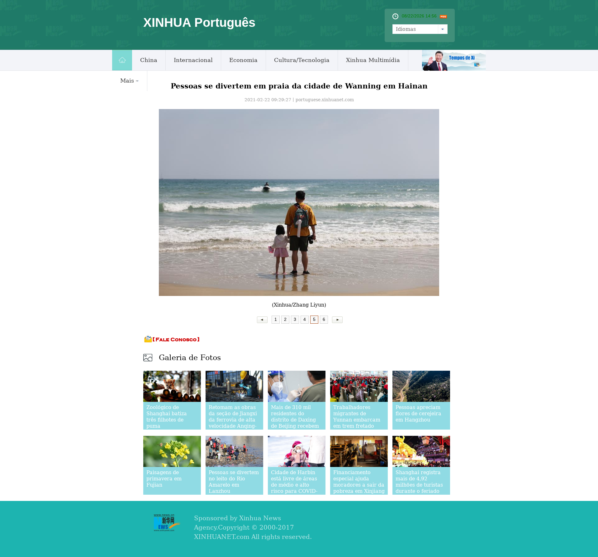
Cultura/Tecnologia (302, 60)
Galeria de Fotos (190, 357)
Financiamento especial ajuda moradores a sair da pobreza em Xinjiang (359, 481)
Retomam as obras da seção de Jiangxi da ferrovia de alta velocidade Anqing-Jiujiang (233, 419)
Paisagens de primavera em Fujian (164, 478)
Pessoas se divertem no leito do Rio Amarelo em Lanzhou (234, 481)
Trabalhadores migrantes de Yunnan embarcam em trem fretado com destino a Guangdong (356, 422)
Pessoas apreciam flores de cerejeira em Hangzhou (418, 413)
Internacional (193, 60)
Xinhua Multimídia (373, 60)
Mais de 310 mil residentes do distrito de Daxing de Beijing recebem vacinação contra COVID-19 (295, 422)
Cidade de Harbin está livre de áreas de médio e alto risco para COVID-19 (294, 484)
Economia (243, 60)
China (148, 60)
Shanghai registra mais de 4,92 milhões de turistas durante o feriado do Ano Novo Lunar (420, 484)
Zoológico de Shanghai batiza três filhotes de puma (166, 416)
